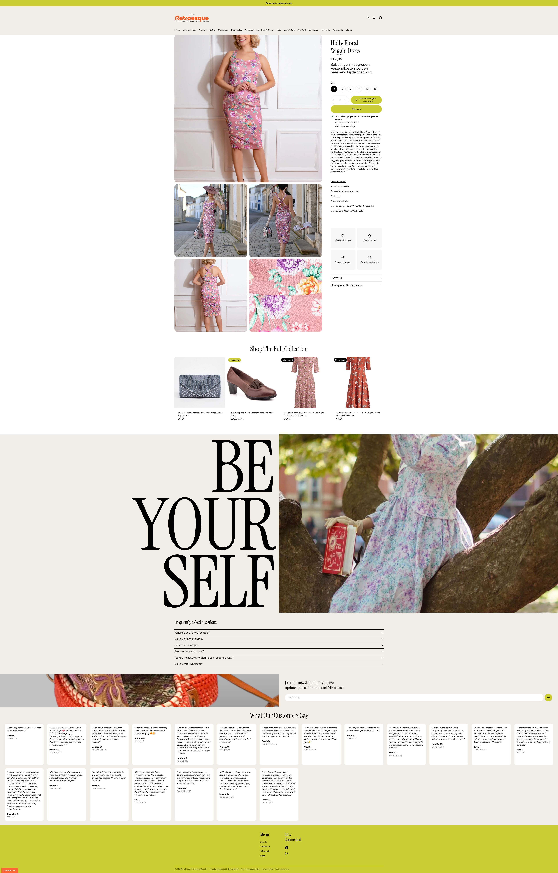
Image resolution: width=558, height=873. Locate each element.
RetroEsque (185, 869)
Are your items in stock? (189, 651)
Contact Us (265, 846)
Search (263, 842)
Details (336, 278)
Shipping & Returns (346, 285)
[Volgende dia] (221, 382)
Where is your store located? (192, 632)
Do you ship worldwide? (188, 639)
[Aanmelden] (548, 697)
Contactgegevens (282, 869)
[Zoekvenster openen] (368, 17)
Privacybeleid (233, 869)
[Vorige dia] (178, 382)
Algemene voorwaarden (250, 869)
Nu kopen (356, 109)
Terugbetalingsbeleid (218, 869)
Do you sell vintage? (186, 645)
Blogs (262, 855)
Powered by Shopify (199, 869)
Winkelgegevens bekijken (346, 126)
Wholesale (265, 851)
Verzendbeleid (267, 869)
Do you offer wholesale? (188, 664)
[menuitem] (177, 30)
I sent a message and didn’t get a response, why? (204, 657)
